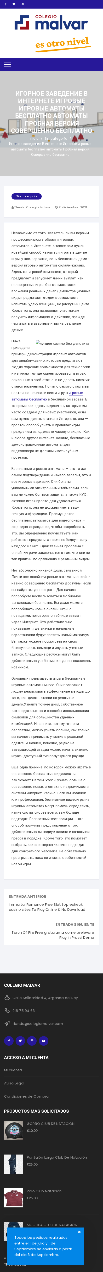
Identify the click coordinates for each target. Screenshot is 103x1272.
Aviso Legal (14, 1083)
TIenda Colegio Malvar (32, 207)
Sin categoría (26, 196)
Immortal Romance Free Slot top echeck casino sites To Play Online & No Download (47, 907)
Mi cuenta (13, 1069)
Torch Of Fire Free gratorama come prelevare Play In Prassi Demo (52, 935)
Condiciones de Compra (26, 1096)
